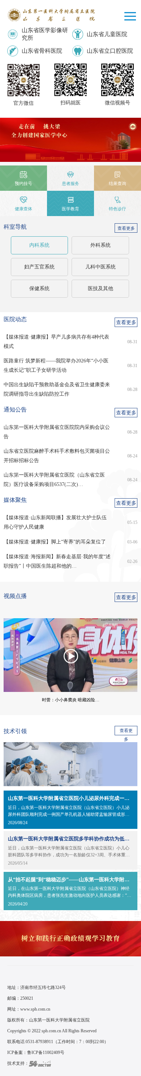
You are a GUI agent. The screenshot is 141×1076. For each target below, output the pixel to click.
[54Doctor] (40, 1063)
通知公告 (15, 409)
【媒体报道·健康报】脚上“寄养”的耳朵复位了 (55, 542)
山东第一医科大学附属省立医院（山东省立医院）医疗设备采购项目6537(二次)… (54, 479)
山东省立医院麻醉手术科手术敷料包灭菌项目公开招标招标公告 (57, 455)
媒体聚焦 (15, 500)
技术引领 (15, 731)
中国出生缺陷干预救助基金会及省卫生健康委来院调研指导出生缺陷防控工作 (57, 389)
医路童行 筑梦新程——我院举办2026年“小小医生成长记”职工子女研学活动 (56, 365)
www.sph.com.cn (35, 1009)
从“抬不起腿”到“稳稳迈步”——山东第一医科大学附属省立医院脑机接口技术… (70, 879)
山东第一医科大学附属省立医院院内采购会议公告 (57, 432)
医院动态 (15, 319)
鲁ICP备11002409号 (45, 1052)
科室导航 (15, 227)
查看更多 (126, 228)
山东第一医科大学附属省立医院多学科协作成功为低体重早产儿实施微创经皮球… (70, 839)
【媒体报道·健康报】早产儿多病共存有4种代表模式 (56, 341)
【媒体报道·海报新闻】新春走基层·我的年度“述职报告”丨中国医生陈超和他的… (57, 561)
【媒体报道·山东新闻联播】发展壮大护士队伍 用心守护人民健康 (55, 522)
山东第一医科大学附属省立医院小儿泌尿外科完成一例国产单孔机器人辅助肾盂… (70, 798)
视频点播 (15, 596)
